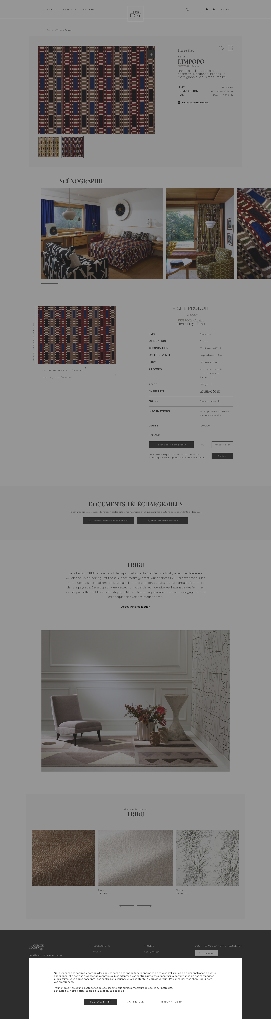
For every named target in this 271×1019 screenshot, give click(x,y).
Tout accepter (100, 1001)
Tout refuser (135, 1001)
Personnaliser (170, 1001)
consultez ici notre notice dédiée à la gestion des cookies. (89, 990)
